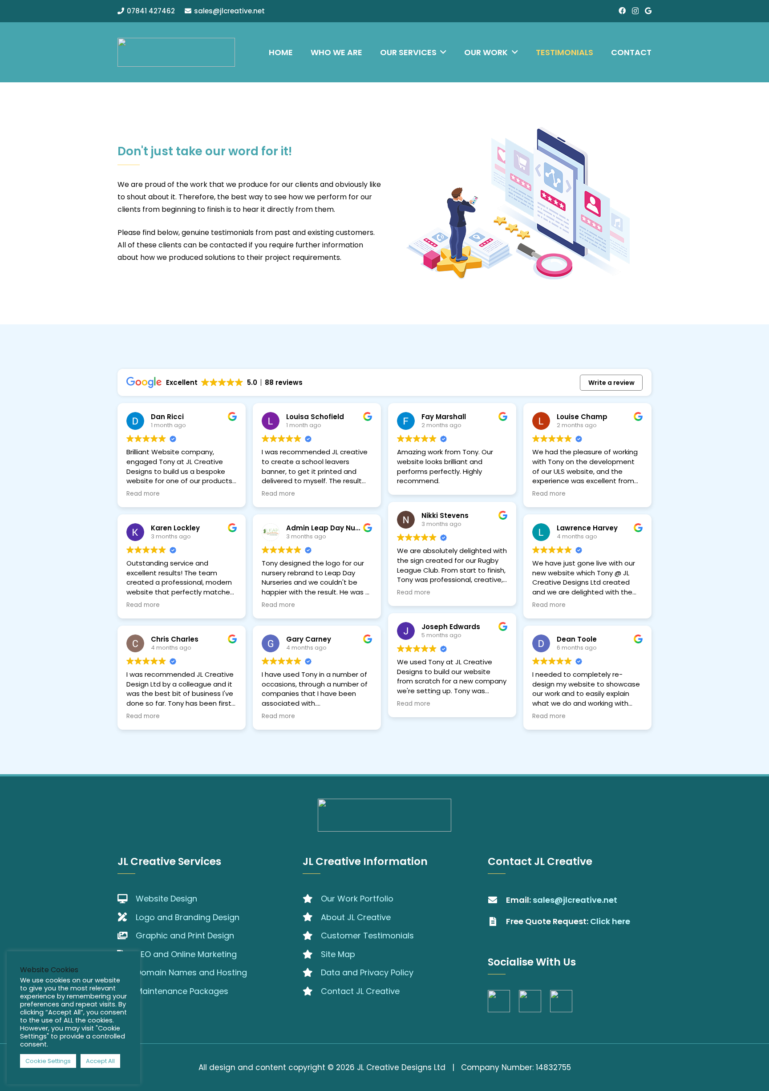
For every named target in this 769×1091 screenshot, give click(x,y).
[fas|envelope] (497, 900)
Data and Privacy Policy (367, 972)
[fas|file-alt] (497, 921)
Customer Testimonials (367, 935)
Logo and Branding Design (187, 917)
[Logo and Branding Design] (126, 917)
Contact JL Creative (360, 991)
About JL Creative (356, 917)
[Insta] (530, 1001)
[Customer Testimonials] (312, 935)
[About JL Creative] (312, 917)
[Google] (648, 10)
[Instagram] (635, 11)
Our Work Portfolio (357, 898)
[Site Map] (312, 954)
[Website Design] (126, 898)
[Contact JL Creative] (312, 991)
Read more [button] (143, 494)
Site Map (338, 954)
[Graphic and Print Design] (126, 935)
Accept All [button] (100, 1061)
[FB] (499, 1001)
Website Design (166, 898)
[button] (442, 52)
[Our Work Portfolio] (312, 898)
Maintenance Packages (182, 991)
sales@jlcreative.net (575, 899)
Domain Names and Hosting (191, 972)
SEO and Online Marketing (186, 954)
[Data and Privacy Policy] (312, 972)
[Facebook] (622, 10)
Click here (610, 921)
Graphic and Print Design (185, 935)
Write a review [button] (611, 382)
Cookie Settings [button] (48, 1061)
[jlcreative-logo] (176, 52)
